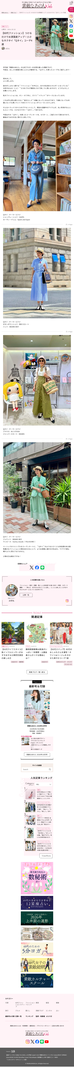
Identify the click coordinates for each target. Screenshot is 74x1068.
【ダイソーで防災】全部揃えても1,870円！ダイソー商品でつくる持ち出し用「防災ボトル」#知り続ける (44, 822)
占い (57, 1010)
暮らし (39, 815)
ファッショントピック (56, 646)
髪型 (47, 1002)
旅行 (6, 1010)
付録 (6, 1002)
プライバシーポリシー (43, 1026)
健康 (57, 1002)
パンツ (69, 662)
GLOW (16, 1057)
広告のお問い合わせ (58, 1026)
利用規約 (25, 1026)
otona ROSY (57, 1055)
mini (37, 1055)
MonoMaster (33, 1057)
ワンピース (68, 664)
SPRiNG (64, 1055)
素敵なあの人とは (15, 1026)
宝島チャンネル (10, 1055)
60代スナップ (61, 662)
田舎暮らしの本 (41, 1057)
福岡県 (21, 662)
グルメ (28, 646)
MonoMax (21, 1057)
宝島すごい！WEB (52, 1057)
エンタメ (49, 1010)
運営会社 (32, 1026)
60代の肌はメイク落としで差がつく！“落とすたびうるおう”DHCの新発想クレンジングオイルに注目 (44, 796)
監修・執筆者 (40, 1016)
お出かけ (14, 662)
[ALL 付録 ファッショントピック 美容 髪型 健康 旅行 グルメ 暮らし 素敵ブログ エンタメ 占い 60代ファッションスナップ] (43, 784)
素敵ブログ (5, 26)
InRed (17, 1055)
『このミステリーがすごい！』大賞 (16, 1059)
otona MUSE (9, 1057)
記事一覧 (18, 1016)
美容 (39, 790)
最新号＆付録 (10, 1016)
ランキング (29, 1016)
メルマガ (49, 1016)
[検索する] (50, 769)
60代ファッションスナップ (20, 1004)
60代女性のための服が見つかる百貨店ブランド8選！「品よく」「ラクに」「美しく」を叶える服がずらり (44, 809)
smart (27, 1057)
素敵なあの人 (43, 1055)
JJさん (7, 48)
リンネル (50, 1055)
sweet (33, 1055)
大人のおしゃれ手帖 (25, 1055)
